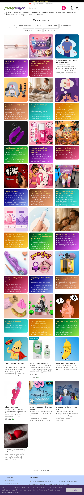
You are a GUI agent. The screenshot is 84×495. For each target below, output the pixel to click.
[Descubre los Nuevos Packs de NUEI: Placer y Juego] (67, 176)
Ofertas (40, 15)
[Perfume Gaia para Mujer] (41, 349)
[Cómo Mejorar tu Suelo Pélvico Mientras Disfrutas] (41, 176)
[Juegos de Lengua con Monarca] (16, 306)
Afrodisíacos (60, 13)
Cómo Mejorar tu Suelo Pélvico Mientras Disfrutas (40, 192)
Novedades (28, 30)
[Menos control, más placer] (67, 219)
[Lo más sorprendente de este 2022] (67, 393)
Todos (13, 26)
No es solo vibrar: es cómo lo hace (15, 63)
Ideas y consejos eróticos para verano (41, 408)
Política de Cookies (13, 493)
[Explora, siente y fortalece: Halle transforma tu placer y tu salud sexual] (16, 263)
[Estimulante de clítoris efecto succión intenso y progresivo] (41, 133)
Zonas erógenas (21, 15)
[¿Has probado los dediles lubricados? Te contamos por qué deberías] (41, 219)
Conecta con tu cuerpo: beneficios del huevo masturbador (39, 107)
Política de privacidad (11, 483)
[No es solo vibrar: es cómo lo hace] (16, 46)
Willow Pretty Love (11, 407)
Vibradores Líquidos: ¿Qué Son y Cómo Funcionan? (40, 322)
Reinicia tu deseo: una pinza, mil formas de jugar (15, 149)
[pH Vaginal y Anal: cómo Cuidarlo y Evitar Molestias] (16, 219)
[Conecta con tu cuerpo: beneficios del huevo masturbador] (41, 90)
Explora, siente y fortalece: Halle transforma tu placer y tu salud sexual (15, 280)
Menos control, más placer (65, 234)
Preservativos (71, 13)
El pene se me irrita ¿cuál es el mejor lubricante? (66, 61)
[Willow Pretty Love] (16, 393)
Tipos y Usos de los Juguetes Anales (15, 106)
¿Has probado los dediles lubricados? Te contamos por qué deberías (41, 237)
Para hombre (35, 13)
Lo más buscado (51, 26)
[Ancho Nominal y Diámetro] (67, 349)
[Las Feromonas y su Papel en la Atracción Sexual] (67, 263)
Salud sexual (9, 15)
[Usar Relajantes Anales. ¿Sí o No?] (67, 306)
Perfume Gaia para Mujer (39, 363)
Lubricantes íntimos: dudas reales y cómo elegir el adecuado (40, 64)
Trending (38, 26)
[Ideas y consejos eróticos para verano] (41, 393)
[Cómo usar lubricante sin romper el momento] (67, 90)
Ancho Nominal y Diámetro (65, 363)
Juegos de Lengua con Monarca (13, 322)
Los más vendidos (25, 26)
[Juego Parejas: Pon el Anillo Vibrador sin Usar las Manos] (41, 263)
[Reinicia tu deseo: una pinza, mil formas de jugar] (16, 133)
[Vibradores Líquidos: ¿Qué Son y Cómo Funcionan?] (41, 306)
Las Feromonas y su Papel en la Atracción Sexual (66, 279)
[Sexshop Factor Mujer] (14, 9)
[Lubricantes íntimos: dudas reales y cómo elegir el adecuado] (41, 46)
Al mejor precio (66, 26)
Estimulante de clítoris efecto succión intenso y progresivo (39, 150)
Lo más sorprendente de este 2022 (66, 408)
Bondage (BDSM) (48, 13)
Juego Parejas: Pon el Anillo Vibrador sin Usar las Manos (41, 279)
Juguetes (8, 13)
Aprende (32, 15)
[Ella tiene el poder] (16, 176)
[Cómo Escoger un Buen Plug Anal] (16, 436)
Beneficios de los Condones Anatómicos (14, 364)
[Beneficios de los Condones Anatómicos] (16, 349)
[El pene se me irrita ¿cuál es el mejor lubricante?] (67, 46)
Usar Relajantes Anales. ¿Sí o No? (66, 322)
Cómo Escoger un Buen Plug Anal (14, 451)
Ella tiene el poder (11, 191)
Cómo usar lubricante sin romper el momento (65, 106)
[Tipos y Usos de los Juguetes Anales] (16, 90)
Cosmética (17, 13)
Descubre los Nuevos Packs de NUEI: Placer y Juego (65, 192)
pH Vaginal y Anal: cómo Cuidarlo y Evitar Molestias (14, 236)
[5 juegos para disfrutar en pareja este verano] (67, 133)
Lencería (26, 13)
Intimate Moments (51, 30)
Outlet (39, 30)
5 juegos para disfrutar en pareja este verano (65, 149)
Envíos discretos (9, 481)
